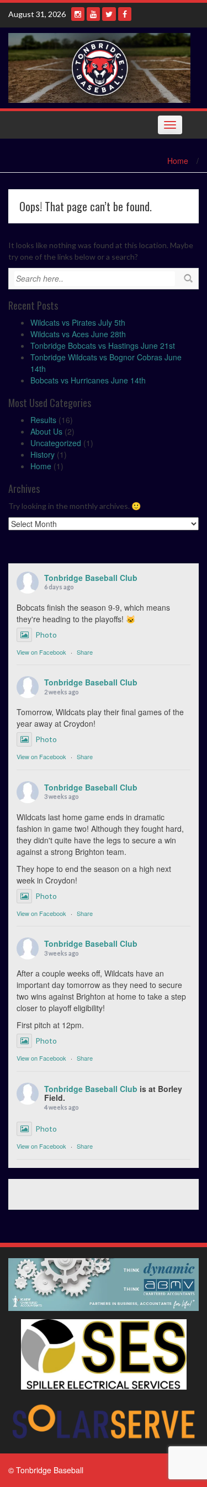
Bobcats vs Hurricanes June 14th (88, 380)
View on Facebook (41, 652)
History (42, 454)
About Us (46, 431)
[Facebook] (124, 14)
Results (43, 419)
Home (177, 160)
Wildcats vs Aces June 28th (78, 333)
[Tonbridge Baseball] (99, 66)
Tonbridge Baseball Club (90, 577)
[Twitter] (109, 14)
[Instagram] (77, 14)
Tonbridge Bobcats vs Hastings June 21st (102, 345)
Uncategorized (55, 442)
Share (85, 652)
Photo (46, 634)
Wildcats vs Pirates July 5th (77, 322)
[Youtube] (93, 14)
